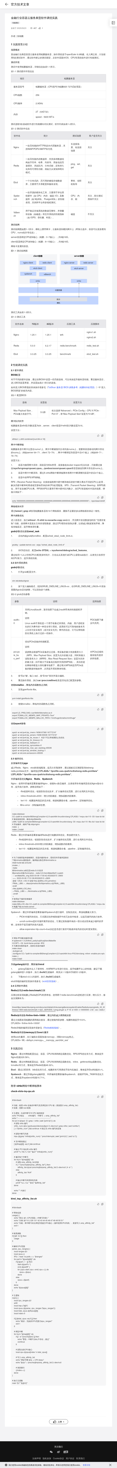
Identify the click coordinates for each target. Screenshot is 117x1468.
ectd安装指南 (49, 981)
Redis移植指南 (51, 1027)
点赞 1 (61, 1421)
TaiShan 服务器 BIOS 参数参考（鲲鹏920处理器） (72, 387)
